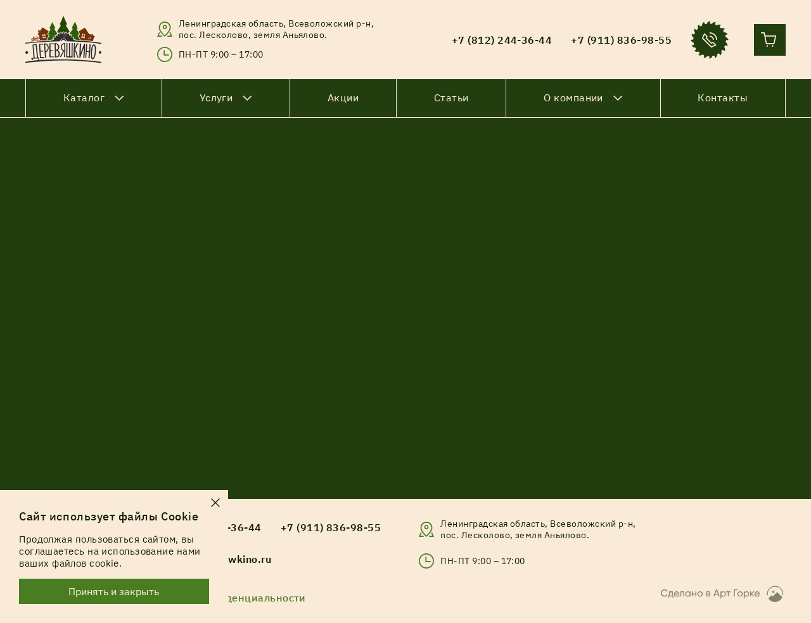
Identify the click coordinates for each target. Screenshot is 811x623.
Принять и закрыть (114, 591)
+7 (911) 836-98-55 (331, 527)
